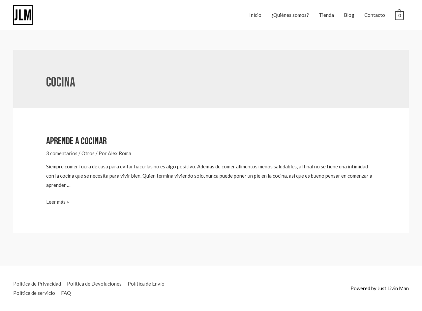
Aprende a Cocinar (76, 141)
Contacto (374, 15)
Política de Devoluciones (94, 284)
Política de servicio (34, 293)
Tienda (326, 15)
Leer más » (57, 202)
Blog (349, 15)
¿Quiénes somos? (290, 15)
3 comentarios (61, 153)
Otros (88, 153)
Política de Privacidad (37, 284)
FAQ (66, 293)
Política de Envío (146, 284)
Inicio (255, 15)
